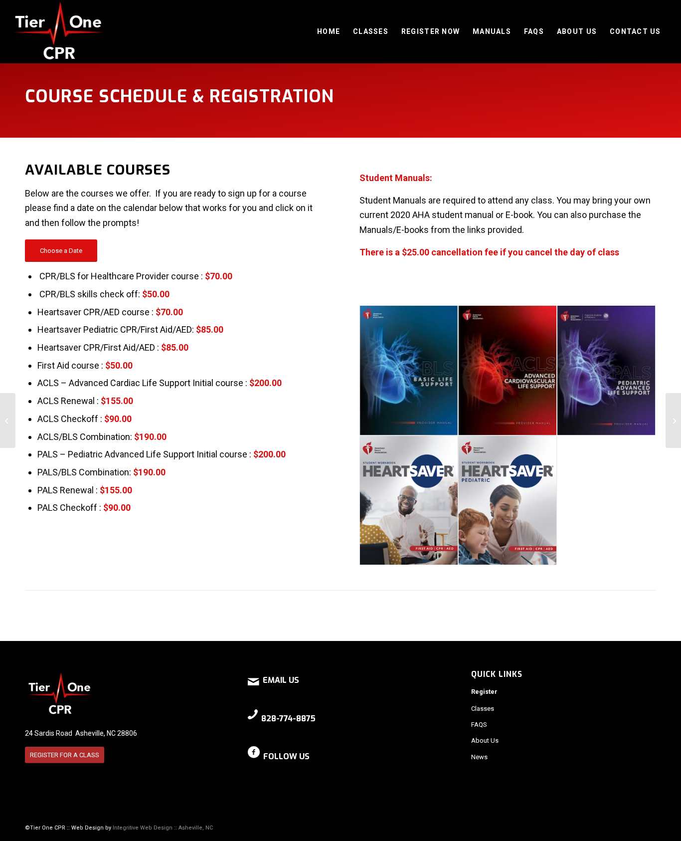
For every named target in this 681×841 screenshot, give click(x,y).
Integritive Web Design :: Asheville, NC (163, 828)
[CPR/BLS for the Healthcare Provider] (7, 420)
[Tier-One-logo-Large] (58, 31)
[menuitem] (328, 31)
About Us (485, 740)
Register (484, 691)
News (479, 757)
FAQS (479, 724)
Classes (482, 708)
